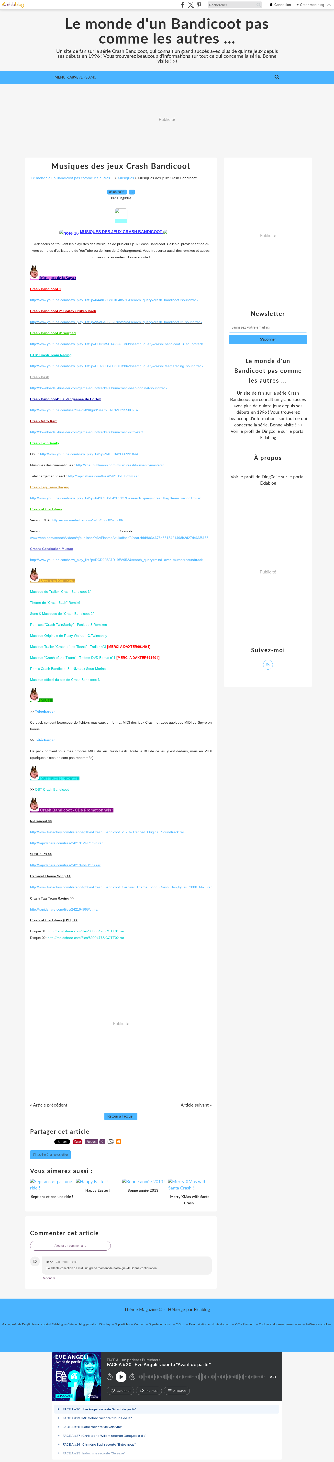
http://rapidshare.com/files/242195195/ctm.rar (103, 476)
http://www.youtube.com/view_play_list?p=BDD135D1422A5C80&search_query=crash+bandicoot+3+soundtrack (116, 344)
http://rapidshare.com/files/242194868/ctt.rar (64, 909)
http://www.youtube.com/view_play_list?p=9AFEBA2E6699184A (89, 454)
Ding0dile (271, 431)
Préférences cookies (318, 1324)
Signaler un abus (160, 1324)
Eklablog (202, 1310)
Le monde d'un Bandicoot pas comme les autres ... (167, 31)
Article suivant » (196, 1105)
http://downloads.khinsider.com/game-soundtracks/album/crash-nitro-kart (86, 432)
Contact (139, 1324)
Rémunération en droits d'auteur (210, 1324)
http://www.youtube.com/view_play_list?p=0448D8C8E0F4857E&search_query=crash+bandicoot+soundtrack (114, 300)
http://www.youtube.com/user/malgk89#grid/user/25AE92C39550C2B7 (84, 410)
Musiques (126, 178)
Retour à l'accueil (120, 1116)
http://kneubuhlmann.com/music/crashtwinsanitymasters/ (120, 465)
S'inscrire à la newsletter (50, 1154)
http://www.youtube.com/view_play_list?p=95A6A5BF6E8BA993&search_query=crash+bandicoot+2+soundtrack (116, 322)
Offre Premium (244, 1324)
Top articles (122, 1324)
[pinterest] (199, 5)
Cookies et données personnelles (280, 1324)
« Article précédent (48, 1105)
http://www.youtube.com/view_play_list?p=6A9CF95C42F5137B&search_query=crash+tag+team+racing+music (115, 498)
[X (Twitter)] (191, 5)
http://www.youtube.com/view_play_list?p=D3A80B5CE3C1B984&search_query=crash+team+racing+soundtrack (116, 366)
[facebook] (183, 5)
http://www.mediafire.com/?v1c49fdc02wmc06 (87, 520)
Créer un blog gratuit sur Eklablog (88, 1324)
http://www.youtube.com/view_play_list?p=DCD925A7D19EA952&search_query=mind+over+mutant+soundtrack (116, 560)
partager (151, 1390)
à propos (179, 1390)
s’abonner (123, 1390)
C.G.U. (180, 1324)
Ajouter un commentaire (70, 1245)
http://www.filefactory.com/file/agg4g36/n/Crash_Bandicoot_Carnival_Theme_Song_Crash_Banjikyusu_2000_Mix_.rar (121, 887)
